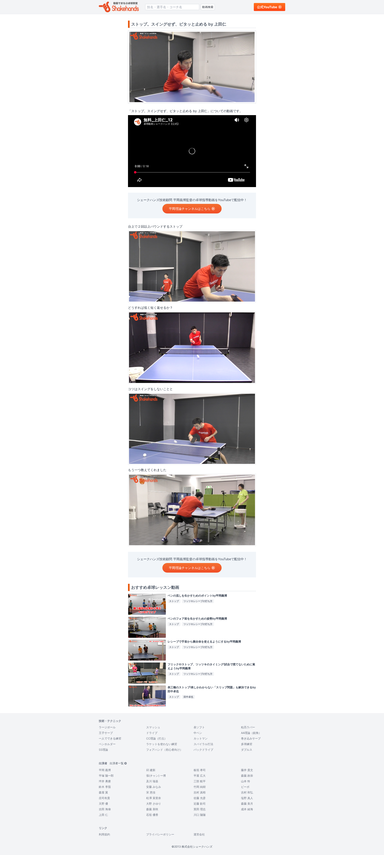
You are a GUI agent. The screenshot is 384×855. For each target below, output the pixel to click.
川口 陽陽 (200, 814)
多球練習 (246, 744)
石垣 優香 (152, 814)
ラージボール (107, 727)
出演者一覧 (117, 763)
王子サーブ (106, 732)
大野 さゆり (153, 803)
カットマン (201, 738)
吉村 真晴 (200, 792)
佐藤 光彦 (200, 798)
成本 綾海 (247, 809)
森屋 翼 (103, 792)
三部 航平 (200, 781)
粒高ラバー (248, 727)
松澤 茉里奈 (153, 798)
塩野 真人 (247, 798)
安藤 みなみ (153, 786)
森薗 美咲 (152, 809)
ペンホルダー (107, 744)
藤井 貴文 (247, 770)
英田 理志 (200, 809)
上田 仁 (103, 814)
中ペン (198, 732)
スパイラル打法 (203, 744)
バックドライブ (203, 749)
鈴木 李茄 (105, 786)
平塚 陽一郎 (106, 775)
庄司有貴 (104, 798)
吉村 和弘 (247, 792)
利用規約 (104, 834)
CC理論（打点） (156, 738)
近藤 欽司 (200, 803)
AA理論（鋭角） (251, 732)
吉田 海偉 (105, 809)
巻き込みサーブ (251, 738)
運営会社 (199, 834)
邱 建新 (150, 770)
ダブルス (246, 749)
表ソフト (199, 727)
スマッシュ (153, 727)
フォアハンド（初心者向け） (164, 749)
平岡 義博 (105, 770)
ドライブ (151, 732)
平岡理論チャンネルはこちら (189, 209)
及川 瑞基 (152, 781)
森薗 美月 (247, 803)
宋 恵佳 (150, 792)
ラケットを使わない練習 (161, 744)
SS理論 (103, 749)
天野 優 (103, 803)
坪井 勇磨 (105, 781)
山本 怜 (245, 781)
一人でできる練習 (110, 738)
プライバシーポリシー (160, 834)
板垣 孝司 (200, 770)
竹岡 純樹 (200, 786)
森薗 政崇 (247, 775)
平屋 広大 (200, 775)
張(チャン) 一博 (156, 775)
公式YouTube (267, 7)
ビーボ (245, 786)
